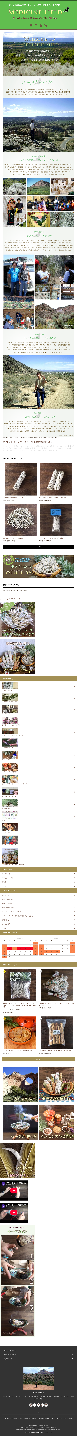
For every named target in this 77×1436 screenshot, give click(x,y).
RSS (67, 1418)
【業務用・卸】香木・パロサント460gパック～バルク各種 (55, 1050)
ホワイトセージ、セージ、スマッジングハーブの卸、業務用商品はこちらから (27, 442)
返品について (35, 1418)
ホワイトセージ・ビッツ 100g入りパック (15, 538)
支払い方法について (14, 1418)
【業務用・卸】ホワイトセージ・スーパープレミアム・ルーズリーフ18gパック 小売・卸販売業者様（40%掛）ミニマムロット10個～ (20, 1005)
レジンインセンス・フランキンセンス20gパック (19, 1050)
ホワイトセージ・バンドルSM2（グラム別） (51, 538)
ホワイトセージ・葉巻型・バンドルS (13, 497)
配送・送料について (25, 1418)
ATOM (70, 1418)
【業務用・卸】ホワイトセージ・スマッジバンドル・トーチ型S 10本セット (56, 1004)
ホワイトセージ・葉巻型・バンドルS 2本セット (52, 497)
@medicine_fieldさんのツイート (10, 599)
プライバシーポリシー (59, 1418)
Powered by (28, 1432)
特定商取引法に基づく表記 (46, 1418)
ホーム (6, 1418)
